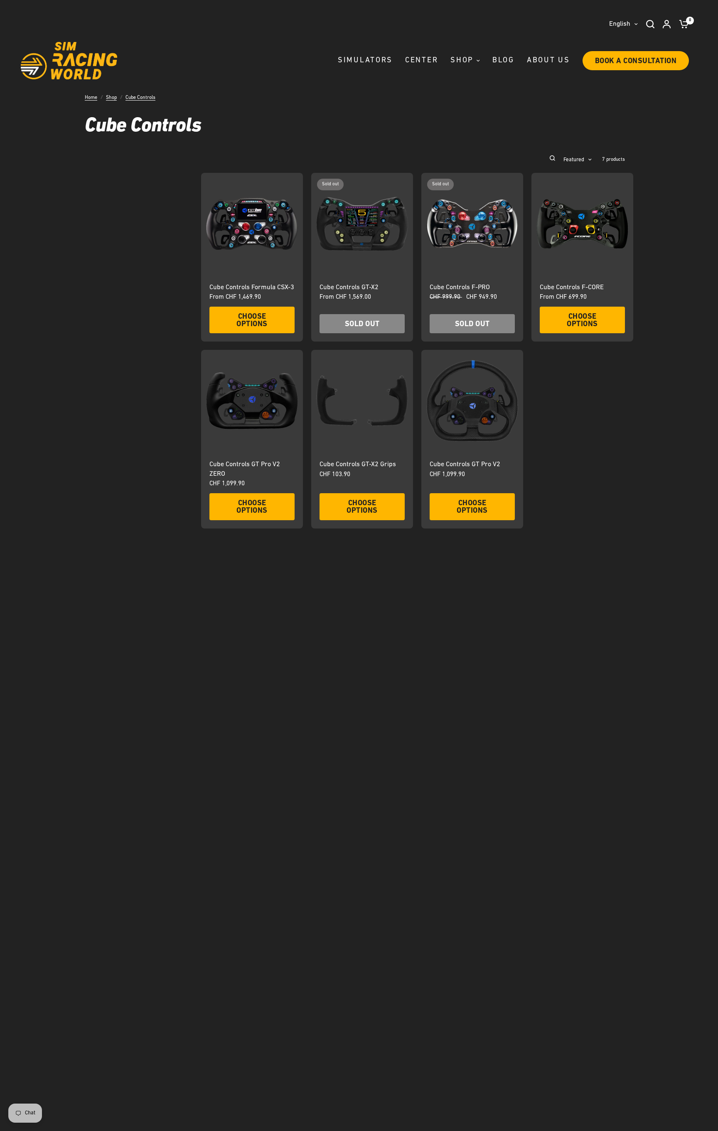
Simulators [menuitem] (365, 60)
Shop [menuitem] (462, 60)
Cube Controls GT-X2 (349, 287)
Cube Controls (140, 97)
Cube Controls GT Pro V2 (465, 464)
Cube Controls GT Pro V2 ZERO (244, 469)
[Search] (650, 24)
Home (91, 97)
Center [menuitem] (421, 60)
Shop (111, 97)
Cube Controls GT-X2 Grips (358, 464)
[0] (682, 24)
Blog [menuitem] (503, 60)
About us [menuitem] (548, 60)
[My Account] (667, 24)
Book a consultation (636, 61)
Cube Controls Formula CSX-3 (251, 287)
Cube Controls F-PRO (460, 287)
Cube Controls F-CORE (572, 287)
